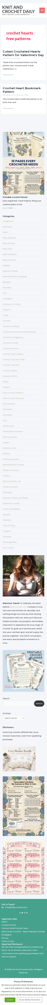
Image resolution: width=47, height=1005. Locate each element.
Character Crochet (12, 304)
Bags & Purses (9, 260)
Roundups (7, 492)
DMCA (4, 922)
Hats (5, 420)
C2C (5, 293)
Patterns (7, 475)
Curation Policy (9, 925)
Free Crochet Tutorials (13, 398)
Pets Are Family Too (12, 481)
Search (6, 698)
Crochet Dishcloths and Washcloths (19, 332)
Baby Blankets (9, 238)
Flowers (6, 387)
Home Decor (8, 426)
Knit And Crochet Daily (18, 9)
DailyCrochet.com (18, 607)
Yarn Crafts (8, 547)
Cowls (5, 315)
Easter (6, 381)
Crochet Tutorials (11, 365)
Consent (10, 1000)
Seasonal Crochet (11, 503)
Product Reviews (10, 487)
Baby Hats (7, 249)
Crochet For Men (10, 343)
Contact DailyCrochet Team (15, 928)
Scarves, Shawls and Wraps (15, 498)
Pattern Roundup (11, 470)
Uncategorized (10, 542)
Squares (6, 514)
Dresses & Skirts (10, 376)
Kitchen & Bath (10, 448)
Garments (7, 409)
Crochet (6, 321)
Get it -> (9, 208)
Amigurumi (8, 221)
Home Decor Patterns (13, 431)
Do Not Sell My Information (29, 1000)
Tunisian (6, 531)
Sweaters (7, 520)
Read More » (8, 75)
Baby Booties (9, 243)
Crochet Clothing (11, 326)
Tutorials (7, 536)
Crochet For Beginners (13, 337)
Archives (7, 713)
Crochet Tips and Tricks (14, 359)
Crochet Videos (10, 370)
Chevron (7, 309)
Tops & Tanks (9, 525)
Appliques (7, 226)
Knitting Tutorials (11, 459)
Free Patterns (9, 404)
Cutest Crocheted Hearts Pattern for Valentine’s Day (23, 53)
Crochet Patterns (11, 348)
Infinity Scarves (10, 437)
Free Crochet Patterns (11, 58)
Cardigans (8, 298)
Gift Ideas (24, 95)
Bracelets (7, 287)
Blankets (7, 282)
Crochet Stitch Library (13, 354)
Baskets (6, 265)
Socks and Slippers (11, 509)
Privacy (5, 938)
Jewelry (6, 442)
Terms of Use (8, 941)
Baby (5, 232)
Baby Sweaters (10, 254)
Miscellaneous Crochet (13, 464)
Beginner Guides (10, 271)
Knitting (6, 453)
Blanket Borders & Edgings (15, 276)
